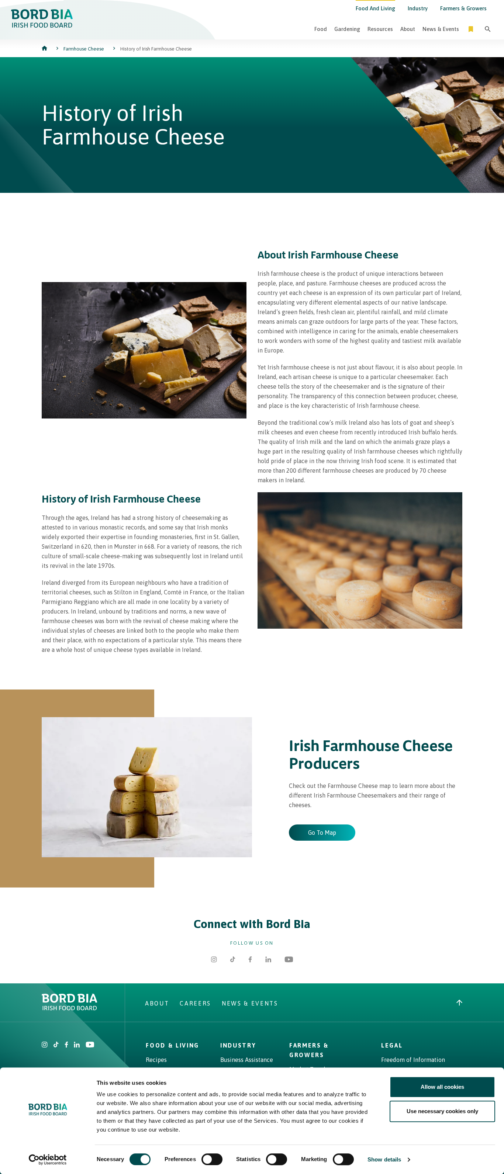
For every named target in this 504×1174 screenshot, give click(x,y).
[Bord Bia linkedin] (77, 1045)
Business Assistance (246, 1059)
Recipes (156, 1059)
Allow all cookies (442, 1087)
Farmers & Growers (463, 8)
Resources (380, 29)
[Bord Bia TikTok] (232, 960)
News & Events (440, 29)
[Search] (488, 28)
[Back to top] (459, 1003)
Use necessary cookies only (442, 1111)
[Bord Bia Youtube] (288, 960)
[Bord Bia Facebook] (250, 960)
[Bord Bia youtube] (90, 1045)
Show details (384, 1159)
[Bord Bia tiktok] (56, 1045)
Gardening (347, 29)
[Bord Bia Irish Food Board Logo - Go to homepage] (42, 25)
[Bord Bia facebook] (66, 1045)
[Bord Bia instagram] (45, 1045)
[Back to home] (45, 49)
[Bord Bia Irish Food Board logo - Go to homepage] (69, 1008)
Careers (195, 1003)
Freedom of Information (413, 1059)
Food (320, 29)
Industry (418, 8)
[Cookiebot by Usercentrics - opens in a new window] (47, 1159)
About (407, 29)
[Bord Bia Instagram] (214, 960)
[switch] (211, 1159)
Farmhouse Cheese (83, 49)
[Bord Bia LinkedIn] (268, 960)
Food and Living (375, 8)
